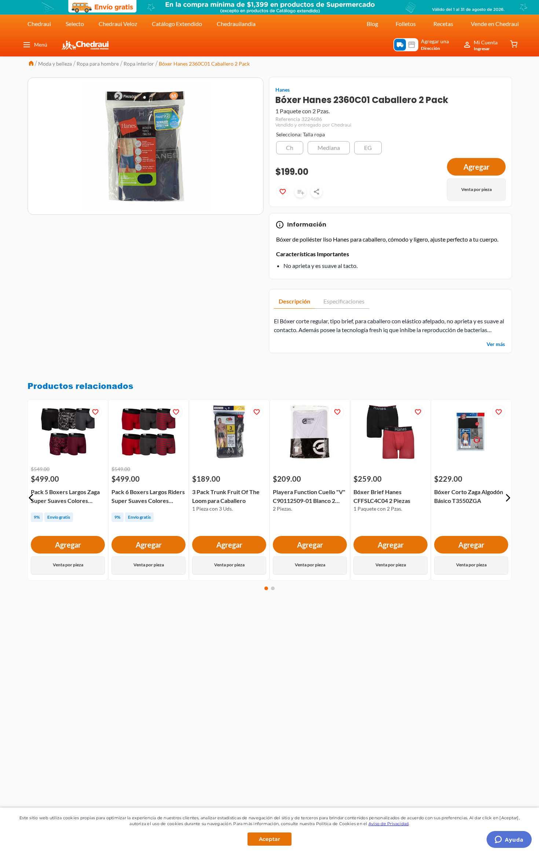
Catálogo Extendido (177, 23)
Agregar (68, 545)
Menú (40, 44)
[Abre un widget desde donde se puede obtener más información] (509, 840)
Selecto (75, 23)
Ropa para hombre (98, 63)
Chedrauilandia (236, 23)
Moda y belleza (55, 63)
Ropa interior (139, 63)
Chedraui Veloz (118, 23)
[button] (289, 147)
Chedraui (39, 23)
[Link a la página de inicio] (31, 64)
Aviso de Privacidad (388, 823)
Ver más (496, 344)
